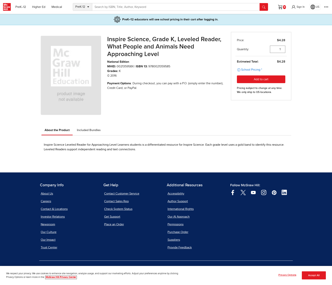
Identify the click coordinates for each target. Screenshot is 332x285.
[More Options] (326, 7)
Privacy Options (287, 275)
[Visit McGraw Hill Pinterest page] (274, 192)
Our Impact (48, 239)
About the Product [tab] (57, 130)
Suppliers (174, 239)
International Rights (181, 209)
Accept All (314, 275)
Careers (46, 201)
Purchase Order (178, 232)
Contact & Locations (54, 209)
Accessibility (176, 193)
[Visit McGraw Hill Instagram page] (263, 192)
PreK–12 (20, 6)
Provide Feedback (180, 247)
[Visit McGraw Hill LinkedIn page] (284, 192)
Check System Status (118, 209)
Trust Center (49, 247)
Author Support (178, 201)
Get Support (112, 216)
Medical (56, 6)
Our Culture (48, 232)
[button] (298, 7)
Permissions (175, 224)
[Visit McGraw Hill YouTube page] (253, 192)
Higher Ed (38, 6)
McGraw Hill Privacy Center (61, 277)
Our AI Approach (179, 216)
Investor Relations (53, 216)
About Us (47, 193)
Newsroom (48, 224)
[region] (166, 275)
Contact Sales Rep (116, 201)
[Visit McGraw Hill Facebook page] (232, 192)
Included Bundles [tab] (89, 130)
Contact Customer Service (121, 193)
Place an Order (114, 224)
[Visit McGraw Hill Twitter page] (243, 192)
